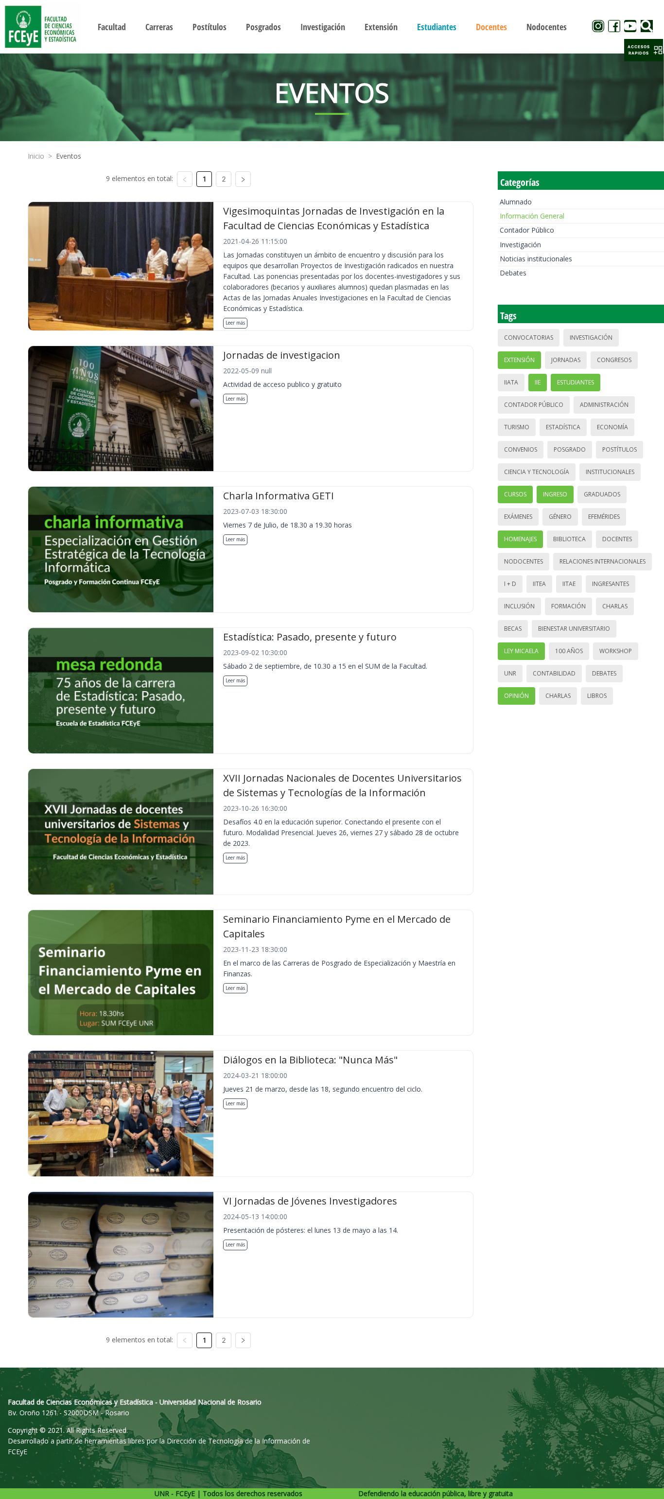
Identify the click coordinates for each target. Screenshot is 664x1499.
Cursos (515, 494)
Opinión (516, 696)
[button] (643, 50)
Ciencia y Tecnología (536, 472)
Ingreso (555, 494)
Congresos (614, 360)
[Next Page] (243, 179)
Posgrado (570, 449)
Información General (532, 215)
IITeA (539, 584)
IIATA (511, 382)
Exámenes (518, 516)
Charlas (615, 606)
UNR (510, 673)
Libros (597, 696)
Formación (568, 606)
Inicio (36, 156)
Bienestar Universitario (574, 628)
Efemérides (604, 516)
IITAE (569, 584)
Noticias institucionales (536, 258)
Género (560, 516)
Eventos (68, 156)
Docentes (617, 539)
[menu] (332, 26)
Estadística (563, 427)
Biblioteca (569, 539)
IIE (538, 382)
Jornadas (565, 360)
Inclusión (519, 606)
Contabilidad (554, 673)
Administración (604, 405)
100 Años (569, 651)
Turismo (516, 427)
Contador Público (527, 230)
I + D (510, 584)
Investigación (520, 244)
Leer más (235, 322)
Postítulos (619, 449)
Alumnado (516, 201)
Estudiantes (575, 382)
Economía (612, 427)
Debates (513, 272)
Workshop (615, 651)
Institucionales (610, 472)
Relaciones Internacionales (602, 561)
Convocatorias (528, 337)
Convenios (520, 449)
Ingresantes (610, 584)
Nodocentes (523, 561)
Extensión (519, 360)
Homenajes (520, 539)
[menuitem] (112, 27)
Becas (513, 628)
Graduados (602, 494)
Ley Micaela (521, 651)
